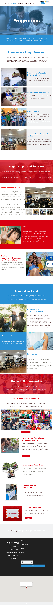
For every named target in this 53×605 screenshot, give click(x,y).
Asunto (22, 548)
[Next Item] (50, 419)
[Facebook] (42, 1)
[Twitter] (43, 1)
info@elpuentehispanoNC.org (13, 552)
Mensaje (22, 552)
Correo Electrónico (24, 544)
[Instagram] (40, 1)
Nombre (22, 540)
